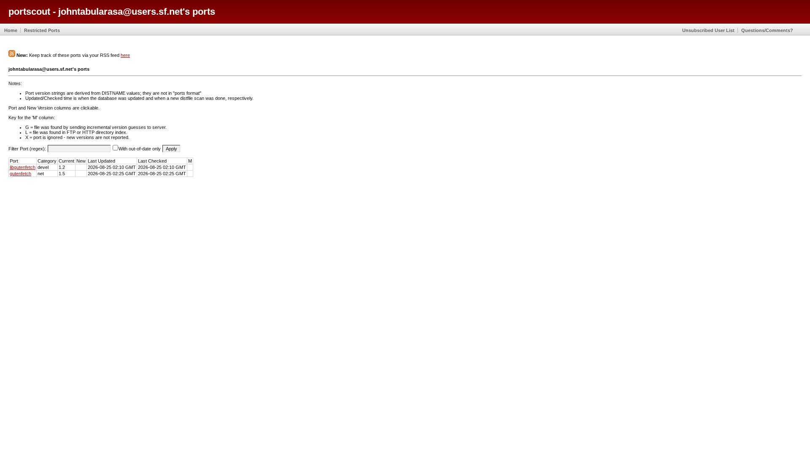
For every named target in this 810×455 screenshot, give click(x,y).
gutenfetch (20, 173)
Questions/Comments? (767, 30)
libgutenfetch (22, 167)
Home (10, 30)
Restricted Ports (42, 30)
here (125, 55)
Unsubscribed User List (708, 30)
